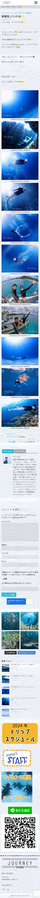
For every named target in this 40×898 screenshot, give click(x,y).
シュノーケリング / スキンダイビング (14, 13)
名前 (4, 545)
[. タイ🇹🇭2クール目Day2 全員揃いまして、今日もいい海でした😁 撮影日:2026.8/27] (29, 621)
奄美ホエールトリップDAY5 (19, 709)
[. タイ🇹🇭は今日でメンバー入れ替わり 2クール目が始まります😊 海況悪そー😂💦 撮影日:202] (10, 640)
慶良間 (29, 13)
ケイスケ (17, 456)
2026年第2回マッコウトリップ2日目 (22, 676)
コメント (6, 522)
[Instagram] (8, 889)
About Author (8, 451)
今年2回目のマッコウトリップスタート (23, 687)
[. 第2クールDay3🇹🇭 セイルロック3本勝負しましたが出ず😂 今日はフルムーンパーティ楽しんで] (10, 621)
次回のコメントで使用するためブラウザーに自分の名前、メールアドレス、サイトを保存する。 (20, 573)
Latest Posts (20, 451)
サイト (4, 561)
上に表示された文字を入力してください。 (17, 583)
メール (5, 553)
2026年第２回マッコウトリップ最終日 (22, 664)
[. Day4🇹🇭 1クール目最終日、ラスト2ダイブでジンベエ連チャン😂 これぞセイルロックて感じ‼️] (29, 640)
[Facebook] (4, 889)
